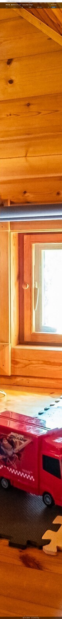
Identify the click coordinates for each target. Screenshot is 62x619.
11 (36, 615)
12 (37, 615)
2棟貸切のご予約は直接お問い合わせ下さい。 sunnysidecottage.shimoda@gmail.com (19, 1)
